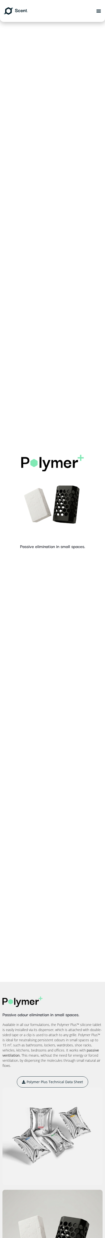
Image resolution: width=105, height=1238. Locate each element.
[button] (98, 11)
